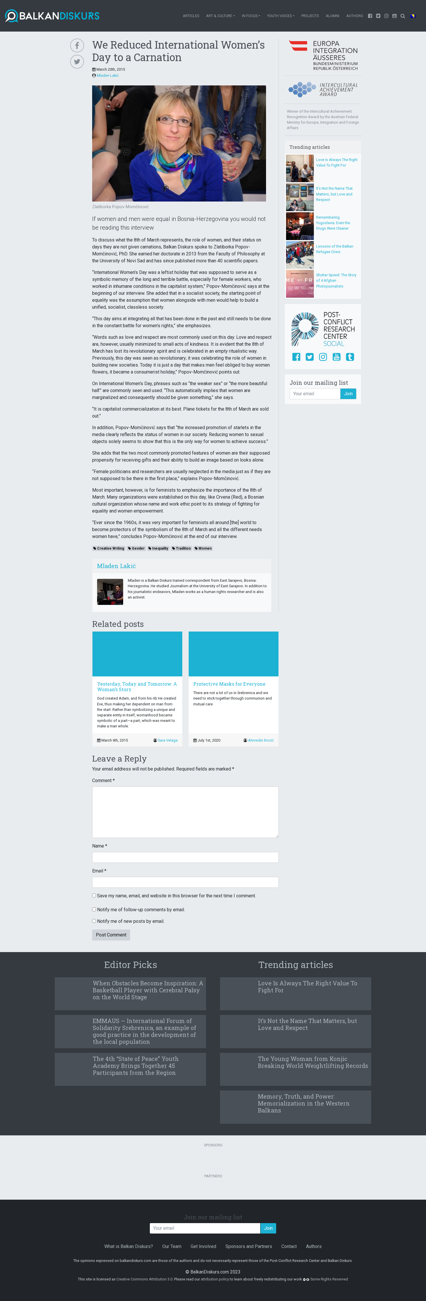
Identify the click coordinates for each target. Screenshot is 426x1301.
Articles (191, 16)
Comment (103, 780)
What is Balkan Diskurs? (128, 1246)
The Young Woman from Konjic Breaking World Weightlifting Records (313, 1062)
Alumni (332, 16)
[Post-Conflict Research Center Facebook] (296, 357)
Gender (138, 548)
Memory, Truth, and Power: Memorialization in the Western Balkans (304, 1103)
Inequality (159, 548)
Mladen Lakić (108, 75)
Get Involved (203, 1246)
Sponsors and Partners (248, 1246)
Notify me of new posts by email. (130, 921)
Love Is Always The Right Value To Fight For (307, 986)
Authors (354, 16)
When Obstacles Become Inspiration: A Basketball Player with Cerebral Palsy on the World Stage (148, 990)
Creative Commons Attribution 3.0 (144, 1279)
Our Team (171, 1246)
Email (99, 871)
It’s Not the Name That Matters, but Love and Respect (334, 194)
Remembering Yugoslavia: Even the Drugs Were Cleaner (333, 222)
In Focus (250, 16)
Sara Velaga (168, 740)
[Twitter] (378, 16)
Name (99, 846)
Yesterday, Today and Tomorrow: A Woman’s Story (137, 686)
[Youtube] (387, 16)
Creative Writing (110, 548)
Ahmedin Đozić (261, 740)
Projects (310, 16)
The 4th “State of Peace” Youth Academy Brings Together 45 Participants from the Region (136, 1065)
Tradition (183, 548)
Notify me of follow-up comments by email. (141, 909)
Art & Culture (219, 16)
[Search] (402, 16)
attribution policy (215, 1279)
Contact (289, 1246)
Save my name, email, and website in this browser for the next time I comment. (176, 896)
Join (348, 393)
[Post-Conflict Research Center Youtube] (337, 357)
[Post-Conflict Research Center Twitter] (310, 357)
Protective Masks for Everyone (229, 684)
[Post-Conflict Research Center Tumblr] (350, 357)
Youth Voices (279, 16)
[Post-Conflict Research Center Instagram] (323, 357)
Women (205, 548)
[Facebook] (370, 16)
